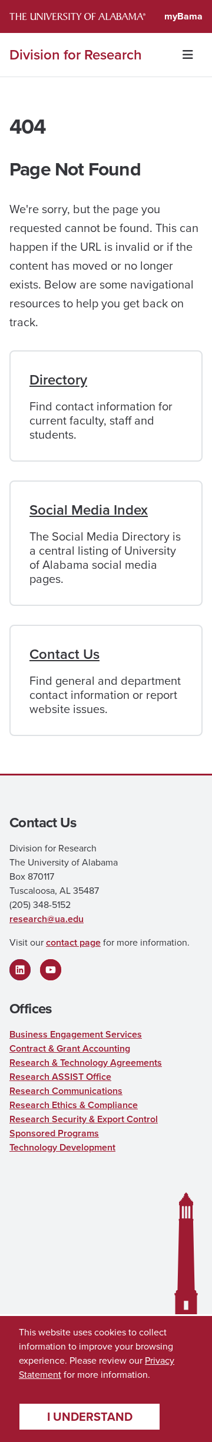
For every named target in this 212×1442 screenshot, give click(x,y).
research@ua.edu (46, 919)
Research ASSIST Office (60, 1076)
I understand (89, 1417)
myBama (183, 16)
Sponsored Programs (54, 1133)
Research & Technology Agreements (85, 1062)
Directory (58, 379)
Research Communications (65, 1091)
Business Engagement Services (75, 1034)
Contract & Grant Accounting (69, 1048)
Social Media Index (88, 510)
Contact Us (64, 654)
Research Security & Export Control (83, 1119)
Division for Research (75, 54)
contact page (73, 942)
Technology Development (62, 1147)
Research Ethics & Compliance (73, 1105)
